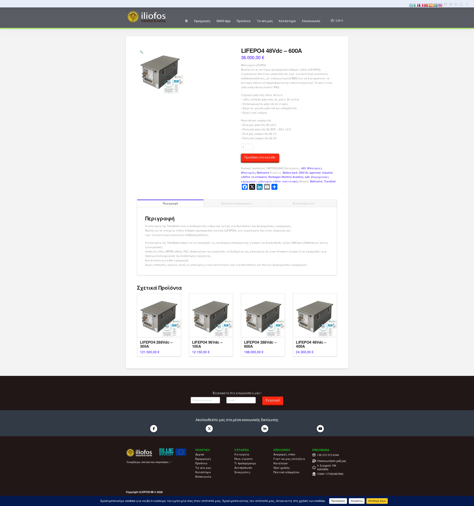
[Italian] (416, 5)
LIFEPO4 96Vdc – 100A (207, 344)
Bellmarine (316, 181)
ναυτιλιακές (290, 181)
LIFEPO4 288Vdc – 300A (156, 344)
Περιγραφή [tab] (170, 203)
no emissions (259, 177)
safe (307, 177)
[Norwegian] (426, 5)
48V (303, 168)
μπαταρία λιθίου (269, 181)
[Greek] (411, 5)
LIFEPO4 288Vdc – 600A (260, 344)
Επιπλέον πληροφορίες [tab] (236, 203)
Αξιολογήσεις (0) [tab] (303, 203)
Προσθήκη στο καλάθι (260, 157)
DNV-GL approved (310, 172)
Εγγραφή (273, 400)
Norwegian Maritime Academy (285, 177)
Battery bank (290, 172)
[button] (141, 51)
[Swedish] (435, 5)
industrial (327, 172)
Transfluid (330, 181)
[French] (421, 5)
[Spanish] (430, 5)
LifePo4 (245, 177)
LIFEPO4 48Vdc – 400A (311, 344)
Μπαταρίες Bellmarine (255, 172)
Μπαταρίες (314, 168)
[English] (440, 5)
